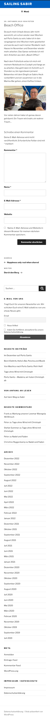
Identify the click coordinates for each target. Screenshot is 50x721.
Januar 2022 (9, 518)
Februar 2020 (10, 616)
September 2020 (12, 584)
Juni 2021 (8, 551)
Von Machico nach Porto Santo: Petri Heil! (23, 366)
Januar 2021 (9, 562)
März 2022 (9, 507)
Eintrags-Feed (10, 660)
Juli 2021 (8, 545)
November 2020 (11, 573)
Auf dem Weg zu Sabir (14, 397)
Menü (26, 11)
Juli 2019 (8, 638)
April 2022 (9, 502)
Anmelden (9, 654)
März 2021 (9, 556)
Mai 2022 (8, 497)
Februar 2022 (10, 513)
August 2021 (10, 540)
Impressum (9, 687)
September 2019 (12, 632)
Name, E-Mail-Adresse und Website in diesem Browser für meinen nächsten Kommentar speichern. (23, 231)
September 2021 (12, 535)
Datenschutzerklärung (14, 693)
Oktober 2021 (10, 529)
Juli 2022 (8, 486)
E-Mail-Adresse (12, 201)
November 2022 (11, 464)
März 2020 (9, 611)
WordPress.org (11, 671)
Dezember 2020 (11, 567)
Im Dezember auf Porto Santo (18, 355)
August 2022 (10, 480)
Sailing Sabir (18, 4)
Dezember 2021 (11, 524)
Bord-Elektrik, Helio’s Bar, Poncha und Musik (24, 361)
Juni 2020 (8, 600)
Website (8, 214)
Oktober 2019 (10, 627)
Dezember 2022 (11, 458)
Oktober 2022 (10, 469)
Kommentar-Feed (12, 665)
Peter (31, 21)
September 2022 (12, 475)
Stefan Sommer (11, 428)
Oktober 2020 (10, 578)
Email (6, 316)
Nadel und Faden (20, 436)
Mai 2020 (8, 605)
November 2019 (11, 622)
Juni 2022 (8, 491)
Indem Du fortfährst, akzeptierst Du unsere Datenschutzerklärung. (23, 331)
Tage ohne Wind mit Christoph (18, 372)
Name (7, 187)
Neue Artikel (12, 325)
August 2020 (10, 589)
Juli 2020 (8, 594)
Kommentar (10, 150)
